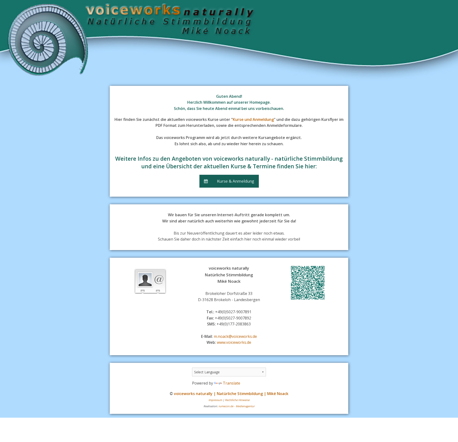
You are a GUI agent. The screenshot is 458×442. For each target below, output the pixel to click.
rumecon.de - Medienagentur (237, 406)
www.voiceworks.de (234, 342)
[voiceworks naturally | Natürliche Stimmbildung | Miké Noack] (229, 41)
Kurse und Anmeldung (253, 119)
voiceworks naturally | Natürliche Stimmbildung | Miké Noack (231, 393)
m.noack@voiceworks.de (235, 336)
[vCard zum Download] (150, 281)
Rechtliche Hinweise (237, 400)
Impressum (215, 400)
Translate (231, 383)
